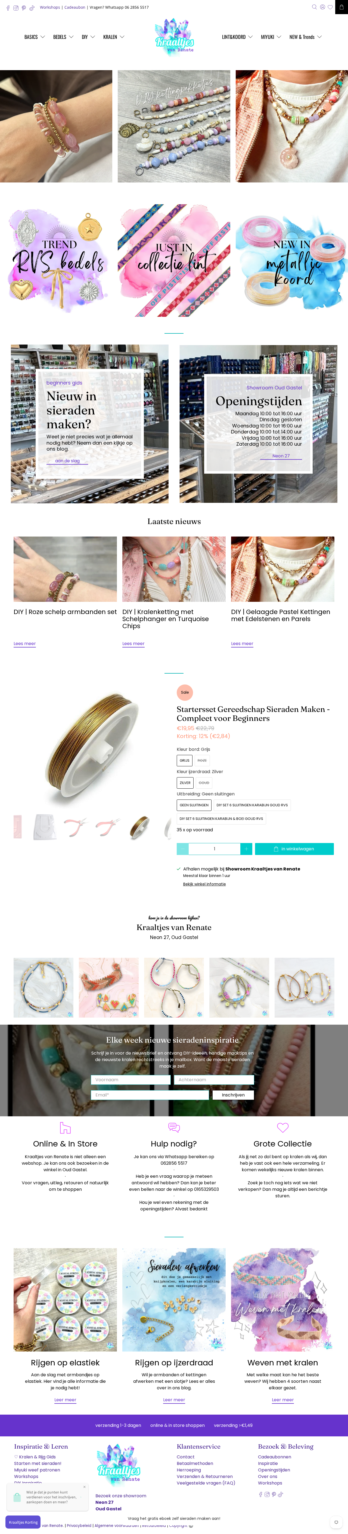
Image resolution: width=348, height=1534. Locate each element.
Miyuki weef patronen (37, 1470)
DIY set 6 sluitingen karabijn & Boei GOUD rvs (221, 818)
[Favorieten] (330, 7)
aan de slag (67, 460)
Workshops (50, 7)
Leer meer (65, 1400)
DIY (85, 36)
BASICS (31, 36)
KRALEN (110, 36)
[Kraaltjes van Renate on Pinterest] (25, 9)
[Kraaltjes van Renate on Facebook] (9, 9)
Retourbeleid (154, 1525)
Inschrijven (233, 1095)
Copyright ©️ (181, 1525)
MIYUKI (267, 36)
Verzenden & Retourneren (205, 1476)
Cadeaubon (74, 7)
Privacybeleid (79, 1525)
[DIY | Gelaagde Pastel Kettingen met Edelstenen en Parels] (282, 569)
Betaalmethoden (195, 1463)
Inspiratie (268, 1463)
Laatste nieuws (174, 521)
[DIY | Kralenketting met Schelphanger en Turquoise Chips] (174, 569)
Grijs (184, 760)
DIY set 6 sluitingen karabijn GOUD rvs (252, 805)
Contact (186, 1457)
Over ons (267, 1476)
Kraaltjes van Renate (44, 1525)
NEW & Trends (302, 36)
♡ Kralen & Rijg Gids (35, 1457)
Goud (204, 782)
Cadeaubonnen (274, 1457)
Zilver (185, 782)
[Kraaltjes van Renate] (174, 36)
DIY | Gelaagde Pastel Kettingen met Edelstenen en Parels (280, 615)
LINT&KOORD (234, 36)
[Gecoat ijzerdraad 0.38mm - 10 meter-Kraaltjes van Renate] (92, 718)
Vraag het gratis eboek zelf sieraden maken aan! (174, 1518)
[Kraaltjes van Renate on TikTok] (33, 9)
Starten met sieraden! (37, 1463)
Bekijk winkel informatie (204, 884)
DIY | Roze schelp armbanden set (65, 612)
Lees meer (25, 643)
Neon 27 (281, 456)
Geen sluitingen (194, 805)
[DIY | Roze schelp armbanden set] (65, 569)
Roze (202, 760)
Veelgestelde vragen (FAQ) (206, 1483)
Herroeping (189, 1470)
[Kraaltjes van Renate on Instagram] (17, 9)
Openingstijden (274, 1470)
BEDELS (59, 36)
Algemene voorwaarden (117, 1525)
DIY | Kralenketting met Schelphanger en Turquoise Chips (165, 619)
